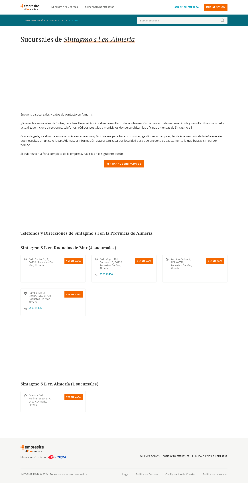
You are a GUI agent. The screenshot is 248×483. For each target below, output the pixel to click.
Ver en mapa (73, 261)
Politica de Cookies (147, 474)
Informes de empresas (64, 7)
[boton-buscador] (222, 20)
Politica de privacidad (215, 474)
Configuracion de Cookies (180, 474)
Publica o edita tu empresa (209, 456)
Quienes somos (150, 456)
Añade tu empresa (186, 7)
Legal (125, 474)
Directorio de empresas (99, 7)
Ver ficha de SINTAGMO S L (124, 163)
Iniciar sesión (215, 7)
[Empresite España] (31, 7)
